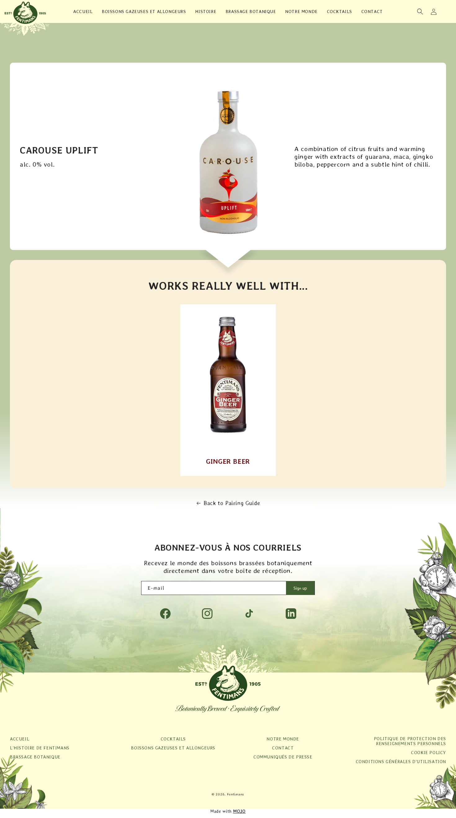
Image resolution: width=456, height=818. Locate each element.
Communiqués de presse (282, 756)
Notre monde (282, 738)
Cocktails (173, 738)
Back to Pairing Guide (231, 503)
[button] (420, 11)
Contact (282, 747)
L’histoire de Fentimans (39, 747)
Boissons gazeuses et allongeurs (173, 747)
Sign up (300, 588)
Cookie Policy (428, 752)
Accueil (19, 738)
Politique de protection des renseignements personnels (410, 741)
